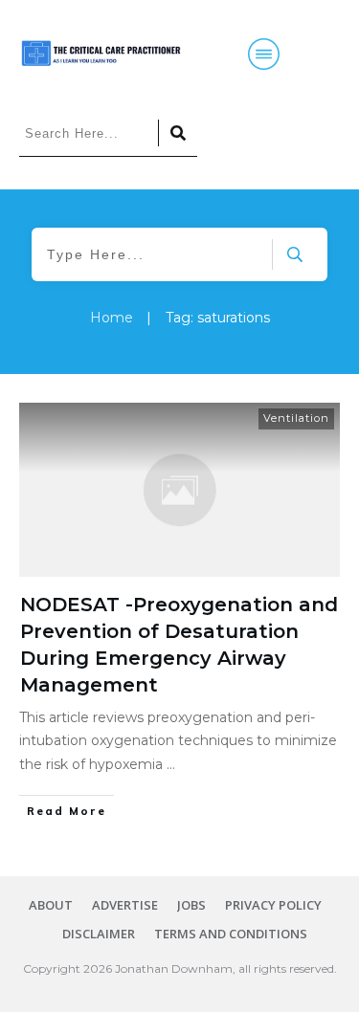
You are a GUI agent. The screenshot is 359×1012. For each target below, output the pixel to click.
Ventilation (296, 418)
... (171, 764)
